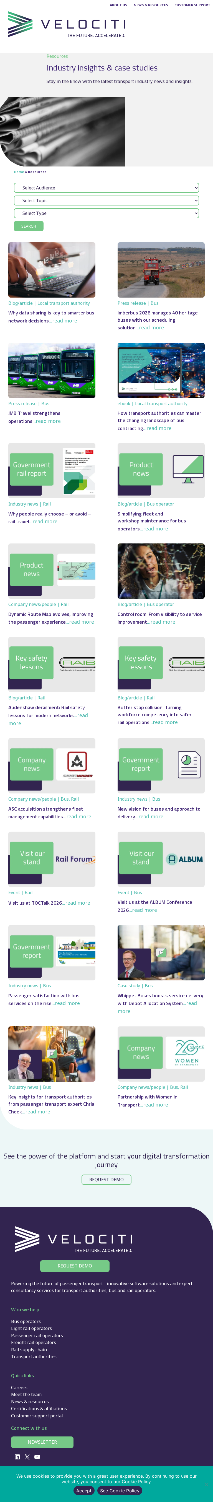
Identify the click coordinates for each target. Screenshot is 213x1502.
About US (118, 5)
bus (112, 1290)
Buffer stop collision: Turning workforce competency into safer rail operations (155, 715)
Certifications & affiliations (39, 1408)
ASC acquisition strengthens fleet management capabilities (45, 813)
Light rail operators (31, 1328)
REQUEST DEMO (106, 1179)
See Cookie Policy (120, 1490)
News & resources (30, 1402)
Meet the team (26, 1394)
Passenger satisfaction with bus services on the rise (44, 999)
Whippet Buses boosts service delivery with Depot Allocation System (160, 999)
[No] (206, 1484)
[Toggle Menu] (203, 47)
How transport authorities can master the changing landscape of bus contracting (159, 420)
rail (130, 1290)
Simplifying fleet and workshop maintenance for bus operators (152, 521)
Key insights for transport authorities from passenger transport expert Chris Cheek (51, 1104)
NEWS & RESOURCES (151, 5)
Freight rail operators (33, 1342)
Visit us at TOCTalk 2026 (35, 903)
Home (19, 172)
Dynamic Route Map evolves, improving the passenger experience (50, 618)
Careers (19, 1387)
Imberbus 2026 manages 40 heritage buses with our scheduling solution (158, 320)
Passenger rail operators (37, 1335)
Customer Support (192, 5)
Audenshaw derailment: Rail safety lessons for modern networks (46, 711)
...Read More (63, 320)
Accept (84, 1490)
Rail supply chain (29, 1350)
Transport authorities (34, 1356)
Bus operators (26, 1321)
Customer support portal (37, 1416)
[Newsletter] (42, 1442)
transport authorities (84, 1290)
